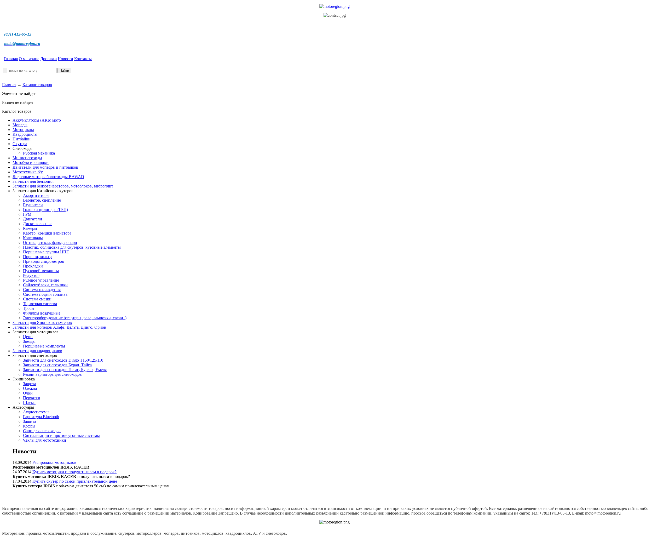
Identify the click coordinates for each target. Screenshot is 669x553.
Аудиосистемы (36, 412)
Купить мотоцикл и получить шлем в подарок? (74, 472)
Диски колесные (37, 223)
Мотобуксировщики (31, 162)
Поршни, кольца (37, 256)
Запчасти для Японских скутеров (42, 322)
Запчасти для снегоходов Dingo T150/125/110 (63, 360)
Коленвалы (33, 238)
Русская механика (39, 153)
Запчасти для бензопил (33, 181)
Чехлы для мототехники (44, 440)
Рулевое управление (41, 280)
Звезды (29, 341)
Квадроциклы (25, 134)
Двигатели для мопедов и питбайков (45, 167)
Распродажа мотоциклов (54, 462)
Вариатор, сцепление (42, 200)
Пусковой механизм (41, 271)
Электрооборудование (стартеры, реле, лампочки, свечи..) (74, 318)
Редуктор (31, 275)
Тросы (28, 308)
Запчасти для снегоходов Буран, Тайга (57, 365)
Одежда (30, 388)
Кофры (29, 426)
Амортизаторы (36, 195)
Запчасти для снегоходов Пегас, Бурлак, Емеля (65, 369)
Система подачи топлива (45, 294)
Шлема (29, 402)
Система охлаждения (42, 289)
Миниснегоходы (27, 158)
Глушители (33, 205)
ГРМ (27, 214)
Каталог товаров (37, 84)
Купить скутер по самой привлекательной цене (74, 481)
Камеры (30, 228)
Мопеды (20, 125)
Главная (11, 58)
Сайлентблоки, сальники (45, 285)
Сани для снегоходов (42, 431)
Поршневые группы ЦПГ (46, 252)
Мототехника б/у (28, 172)
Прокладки (33, 266)
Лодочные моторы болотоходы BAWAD (48, 176)
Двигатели (32, 219)
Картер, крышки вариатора (47, 233)
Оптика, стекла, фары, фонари (50, 242)
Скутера (20, 143)
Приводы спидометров (43, 261)
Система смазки (37, 299)
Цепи (28, 336)
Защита (29, 383)
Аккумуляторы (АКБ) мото (37, 120)
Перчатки (31, 398)
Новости (65, 58)
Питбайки (22, 139)
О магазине (29, 58)
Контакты (83, 58)
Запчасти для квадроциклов (37, 351)
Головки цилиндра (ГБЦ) (45, 209)
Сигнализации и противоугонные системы (61, 435)
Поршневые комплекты (44, 346)
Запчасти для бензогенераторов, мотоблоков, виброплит (63, 186)
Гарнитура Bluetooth (41, 416)
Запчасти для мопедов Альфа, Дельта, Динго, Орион (59, 327)
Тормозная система (40, 303)
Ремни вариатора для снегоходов (52, 374)
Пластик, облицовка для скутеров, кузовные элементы (72, 247)
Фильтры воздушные (41, 313)
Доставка (48, 58)
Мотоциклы (23, 129)
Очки (28, 393)
